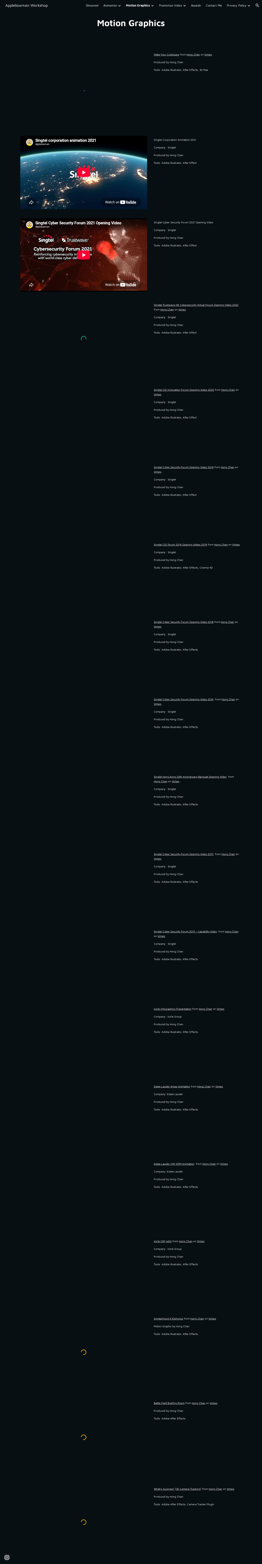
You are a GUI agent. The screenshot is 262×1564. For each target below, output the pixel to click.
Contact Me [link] (214, 5)
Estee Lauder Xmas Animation (172, 1086)
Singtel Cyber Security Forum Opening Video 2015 (183, 854)
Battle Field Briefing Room (169, 1403)
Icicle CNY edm (163, 1241)
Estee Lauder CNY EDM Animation (174, 1163)
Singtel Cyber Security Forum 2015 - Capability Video (185, 931)
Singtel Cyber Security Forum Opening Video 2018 (183, 621)
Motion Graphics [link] (138, 5)
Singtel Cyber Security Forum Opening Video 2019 (183, 467)
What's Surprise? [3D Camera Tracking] (177, 1488)
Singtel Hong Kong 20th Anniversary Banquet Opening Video (190, 776)
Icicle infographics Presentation (172, 1008)
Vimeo (208, 54)
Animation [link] (110, 5)
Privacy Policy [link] (236, 5)
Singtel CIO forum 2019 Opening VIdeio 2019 (180, 544)
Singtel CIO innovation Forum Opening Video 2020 (184, 389)
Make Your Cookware (166, 54)
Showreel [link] (92, 5)
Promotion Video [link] (170, 5)
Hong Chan (193, 54)
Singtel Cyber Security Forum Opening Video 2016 (183, 699)
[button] (257, 5)
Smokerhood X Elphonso (168, 1318)
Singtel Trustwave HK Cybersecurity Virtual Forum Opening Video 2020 (196, 304)
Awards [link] (196, 5)
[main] (131, 23)
